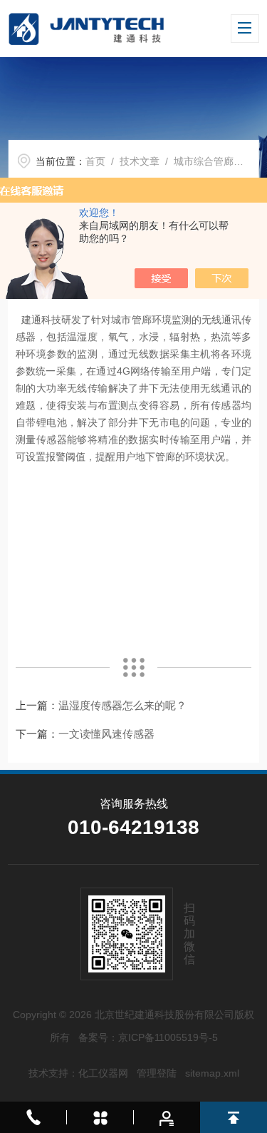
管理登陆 (157, 1073)
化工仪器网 (103, 1073)
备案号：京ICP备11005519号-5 (148, 1037)
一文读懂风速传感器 (106, 734)
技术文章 (139, 161)
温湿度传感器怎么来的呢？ (122, 705)
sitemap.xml (212, 1073)
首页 (95, 161)
